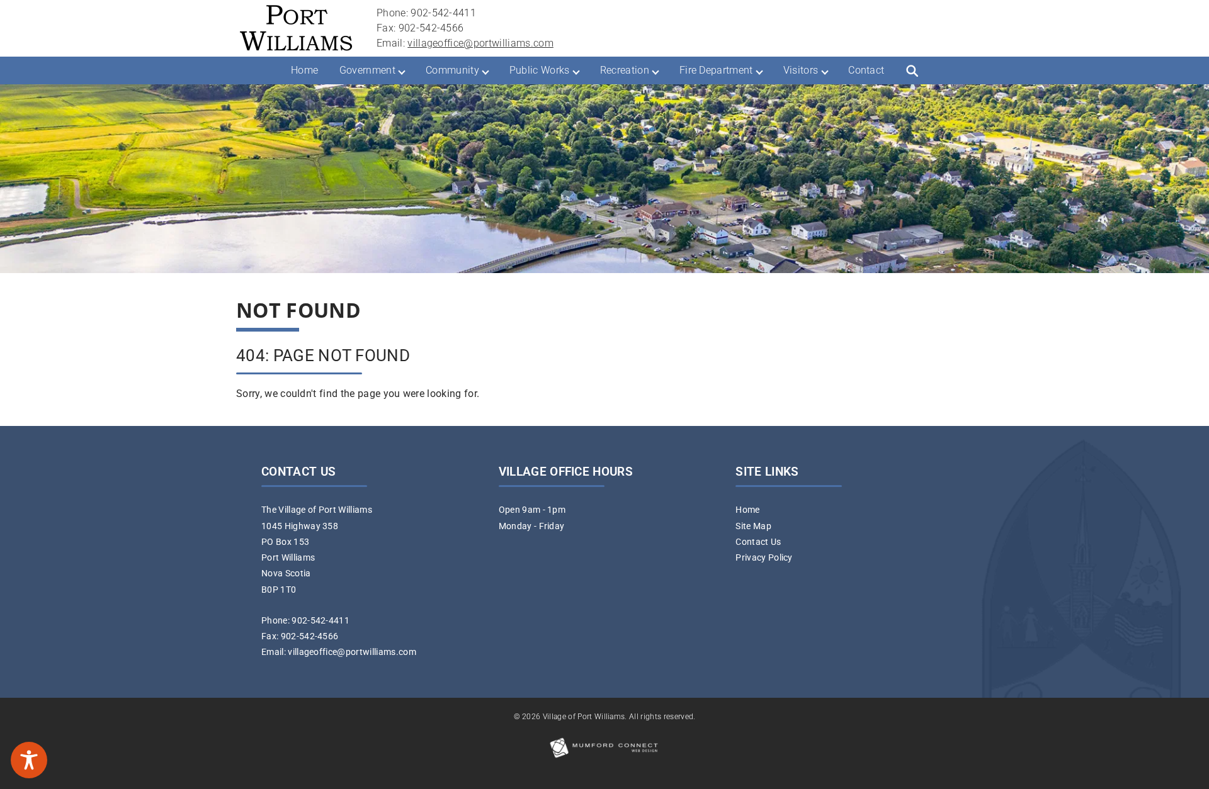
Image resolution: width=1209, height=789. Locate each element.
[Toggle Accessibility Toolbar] (28, 760)
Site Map (753, 526)
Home (304, 70)
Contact (866, 70)
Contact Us (758, 542)
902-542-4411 (320, 620)
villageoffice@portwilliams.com (480, 43)
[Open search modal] (911, 70)
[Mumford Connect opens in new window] (604, 757)
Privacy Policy (763, 557)
